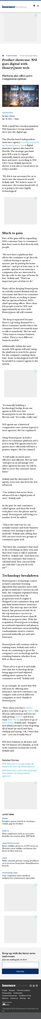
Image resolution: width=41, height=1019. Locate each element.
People (4, 990)
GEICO (29, 708)
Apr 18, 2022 (7, 119)
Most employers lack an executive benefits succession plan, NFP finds (18, 835)
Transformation (11, 56)
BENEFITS (5, 831)
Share (16, 119)
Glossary (12, 990)
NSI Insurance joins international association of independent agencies (19, 773)
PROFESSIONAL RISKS (10, 873)
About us (5, 998)
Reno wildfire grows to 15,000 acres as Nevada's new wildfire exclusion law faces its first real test (20, 848)
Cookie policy (17, 993)
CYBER (4, 858)
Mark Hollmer (10, 116)
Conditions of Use (25, 996)
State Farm (13, 720)
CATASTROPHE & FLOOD (10, 843)
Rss (29, 998)
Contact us (14, 998)
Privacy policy (6, 993)
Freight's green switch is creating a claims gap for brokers (18, 822)
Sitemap (23, 998)
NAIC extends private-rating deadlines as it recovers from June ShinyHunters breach (20, 863)
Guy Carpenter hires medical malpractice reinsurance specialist (18, 877)
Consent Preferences (9, 996)
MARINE (5, 818)
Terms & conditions (23, 990)
